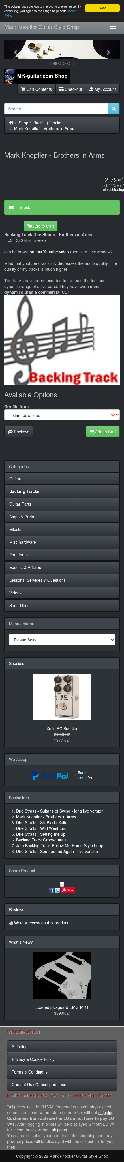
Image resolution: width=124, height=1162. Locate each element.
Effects (15, 529)
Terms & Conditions (30, 1072)
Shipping (20, 1046)
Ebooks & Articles (25, 567)
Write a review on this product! (41, 923)
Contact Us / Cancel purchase (39, 1084)
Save (70, 890)
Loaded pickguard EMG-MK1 (62, 1007)
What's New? (21, 942)
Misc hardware (22, 542)
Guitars (15, 478)
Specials (16, 663)
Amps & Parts (21, 516)
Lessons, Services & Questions (37, 580)
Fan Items (18, 555)
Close (102, 8)
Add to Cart (43, 226)
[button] (13, 49)
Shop (23, 122)
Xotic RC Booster (62, 728)
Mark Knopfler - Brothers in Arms (44, 128)
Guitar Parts (20, 504)
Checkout (73, 89)
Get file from (16, 406)
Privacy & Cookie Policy (33, 1059)
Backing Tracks (47, 122)
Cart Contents (38, 89)
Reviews (21, 431)
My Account (104, 89)
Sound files (19, 605)
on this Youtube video (50, 252)
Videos (15, 593)
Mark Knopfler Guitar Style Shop (42, 26)
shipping (117, 189)
